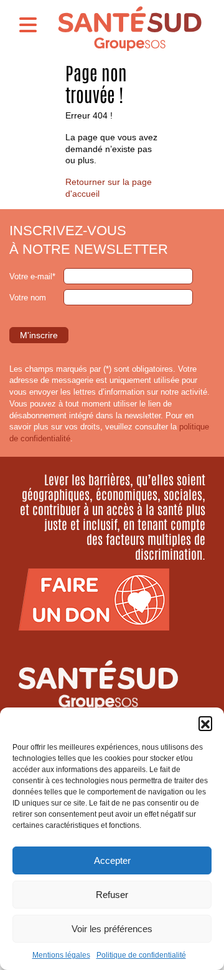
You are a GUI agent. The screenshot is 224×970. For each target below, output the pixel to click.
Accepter (112, 860)
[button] (205, 723)
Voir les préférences (112, 928)
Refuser (112, 894)
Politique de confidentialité (141, 955)
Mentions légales (61, 955)
